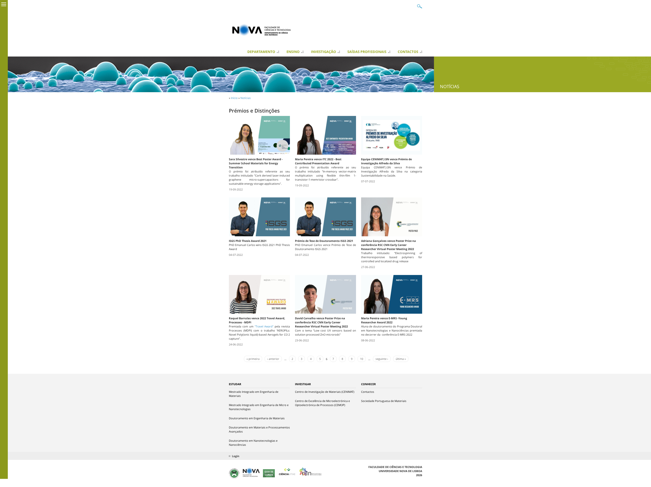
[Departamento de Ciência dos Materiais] (263, 30)
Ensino (293, 52)
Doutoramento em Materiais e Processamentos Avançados (259, 429)
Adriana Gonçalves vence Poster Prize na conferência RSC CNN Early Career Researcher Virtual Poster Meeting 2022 (388, 245)
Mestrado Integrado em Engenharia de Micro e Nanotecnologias (259, 407)
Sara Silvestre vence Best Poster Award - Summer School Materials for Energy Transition (256, 163)
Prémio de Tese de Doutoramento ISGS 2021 (324, 241)
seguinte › (382, 359)
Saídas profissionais (366, 52)
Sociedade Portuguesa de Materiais (383, 401)
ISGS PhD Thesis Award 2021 (248, 241)
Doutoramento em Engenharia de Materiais (257, 418)
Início (234, 98)
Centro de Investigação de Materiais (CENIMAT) (324, 392)
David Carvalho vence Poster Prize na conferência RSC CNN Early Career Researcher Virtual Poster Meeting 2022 (321, 322)
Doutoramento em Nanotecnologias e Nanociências (253, 443)
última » (401, 359)
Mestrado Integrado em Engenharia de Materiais (253, 394)
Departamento (261, 52)
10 (361, 359)
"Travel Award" (265, 326)
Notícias (245, 98)
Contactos (408, 52)
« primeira (253, 359)
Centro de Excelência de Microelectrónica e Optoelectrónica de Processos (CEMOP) (322, 403)
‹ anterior (273, 359)
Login (235, 456)
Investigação (323, 52)
